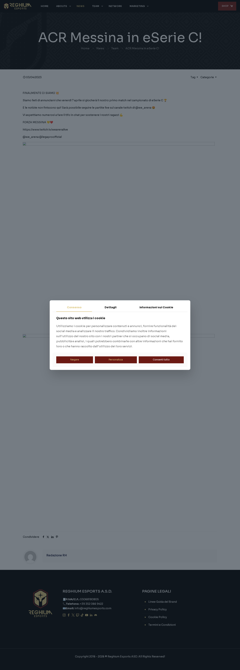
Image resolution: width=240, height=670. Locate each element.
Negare (74, 359)
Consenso (74, 307)
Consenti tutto (161, 359)
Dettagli (110, 307)
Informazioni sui (156, 307)
